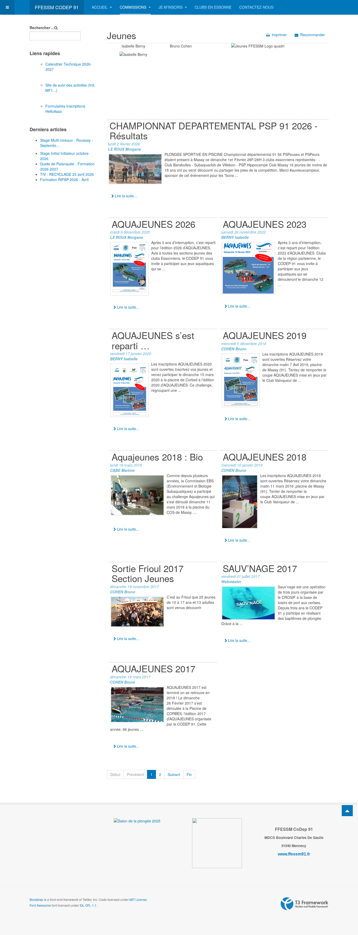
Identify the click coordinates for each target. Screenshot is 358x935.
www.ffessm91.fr (294, 854)
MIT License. (138, 899)
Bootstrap (36, 899)
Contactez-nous (256, 7)
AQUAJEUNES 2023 (264, 223)
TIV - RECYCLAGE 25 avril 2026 (67, 174)
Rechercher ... (42, 27)
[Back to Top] (347, 810)
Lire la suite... (125, 195)
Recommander (312, 34)
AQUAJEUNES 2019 (264, 335)
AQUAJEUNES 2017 (153, 668)
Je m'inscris (171, 7)
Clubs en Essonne (213, 7)
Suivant (174, 774)
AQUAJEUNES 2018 (264, 456)
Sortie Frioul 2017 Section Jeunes (147, 573)
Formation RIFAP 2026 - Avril (64, 179)
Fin (189, 774)
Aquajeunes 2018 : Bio (157, 456)
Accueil (100, 7)
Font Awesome (40, 905)
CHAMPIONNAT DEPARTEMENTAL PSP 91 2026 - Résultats (214, 130)
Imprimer (279, 34)
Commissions (133, 7)
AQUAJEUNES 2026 (153, 223)
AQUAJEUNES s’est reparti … (153, 340)
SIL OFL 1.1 (88, 905)
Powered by (304, 903)
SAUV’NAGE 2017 (260, 568)
